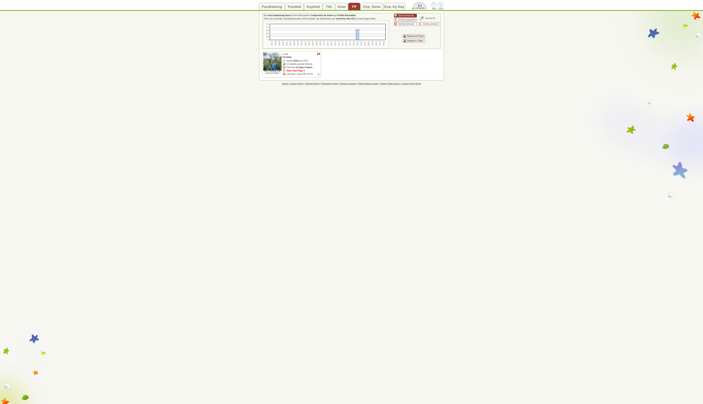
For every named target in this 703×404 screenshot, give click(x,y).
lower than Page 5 (295, 71)
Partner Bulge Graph (368, 83)
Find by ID (430, 18)
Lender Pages (297, 83)
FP (354, 6)
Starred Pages (312, 83)
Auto (342, 6)
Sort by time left (405, 15)
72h (329, 6)
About (285, 83)
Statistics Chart (415, 41)
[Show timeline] (318, 74)
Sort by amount (430, 24)
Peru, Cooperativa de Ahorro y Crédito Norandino (272, 73)
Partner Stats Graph (390, 83)
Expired (313, 6)
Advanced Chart (415, 36)
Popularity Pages (329, 83)
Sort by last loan (406, 24)
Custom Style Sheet (411, 83)
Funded (294, 6)
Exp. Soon (372, 6)
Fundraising (272, 6)
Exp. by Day (394, 6)
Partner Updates (348, 83)
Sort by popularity (407, 19)
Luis (285, 53)
